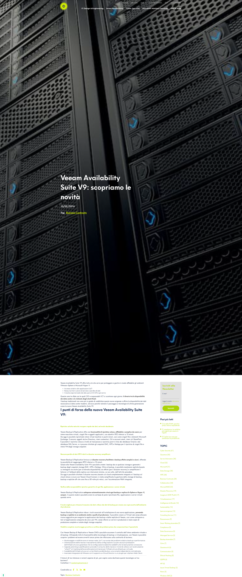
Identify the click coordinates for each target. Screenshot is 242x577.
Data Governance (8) (167, 531)
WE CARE (134, 3)
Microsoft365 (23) (166, 487)
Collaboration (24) (166, 483)
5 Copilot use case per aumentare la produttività (170, 437)
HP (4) (162, 564)
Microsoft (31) (165, 467)
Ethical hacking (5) (167, 555)
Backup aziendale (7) (167, 539)
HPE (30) (163, 475)
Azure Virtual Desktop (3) (169, 568)
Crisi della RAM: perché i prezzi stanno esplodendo (171, 424)
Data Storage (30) (166, 471)
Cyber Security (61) (167, 451)
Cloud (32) (164, 463)
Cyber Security (133, 8)
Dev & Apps (176, 8)
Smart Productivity (114, 8)
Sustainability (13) (166, 507)
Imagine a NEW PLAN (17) (169, 495)
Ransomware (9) (166, 519)
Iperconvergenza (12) (167, 511)
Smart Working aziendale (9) (170, 523)
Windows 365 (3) (166, 576)
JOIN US (143, 3)
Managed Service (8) (167, 535)
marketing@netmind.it (79, 563)
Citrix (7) (163, 543)
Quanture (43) (165, 455)
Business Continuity (76, 212)
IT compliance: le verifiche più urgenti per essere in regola (171, 431)
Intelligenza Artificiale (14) (169, 503)
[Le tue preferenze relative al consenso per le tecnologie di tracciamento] (3, 575)
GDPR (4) (163, 559)
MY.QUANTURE (176, 3)
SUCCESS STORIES (155, 3)
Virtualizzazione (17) (167, 499)
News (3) (163, 572)
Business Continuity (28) (168, 479)
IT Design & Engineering (92, 8)
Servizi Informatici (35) (168, 459)
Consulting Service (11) (168, 515)
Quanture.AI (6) (165, 547)
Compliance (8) (165, 527)
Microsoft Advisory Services (155, 8)
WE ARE (125, 3)
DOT (166, 3)
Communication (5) (166, 551)
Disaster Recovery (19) (168, 491)
